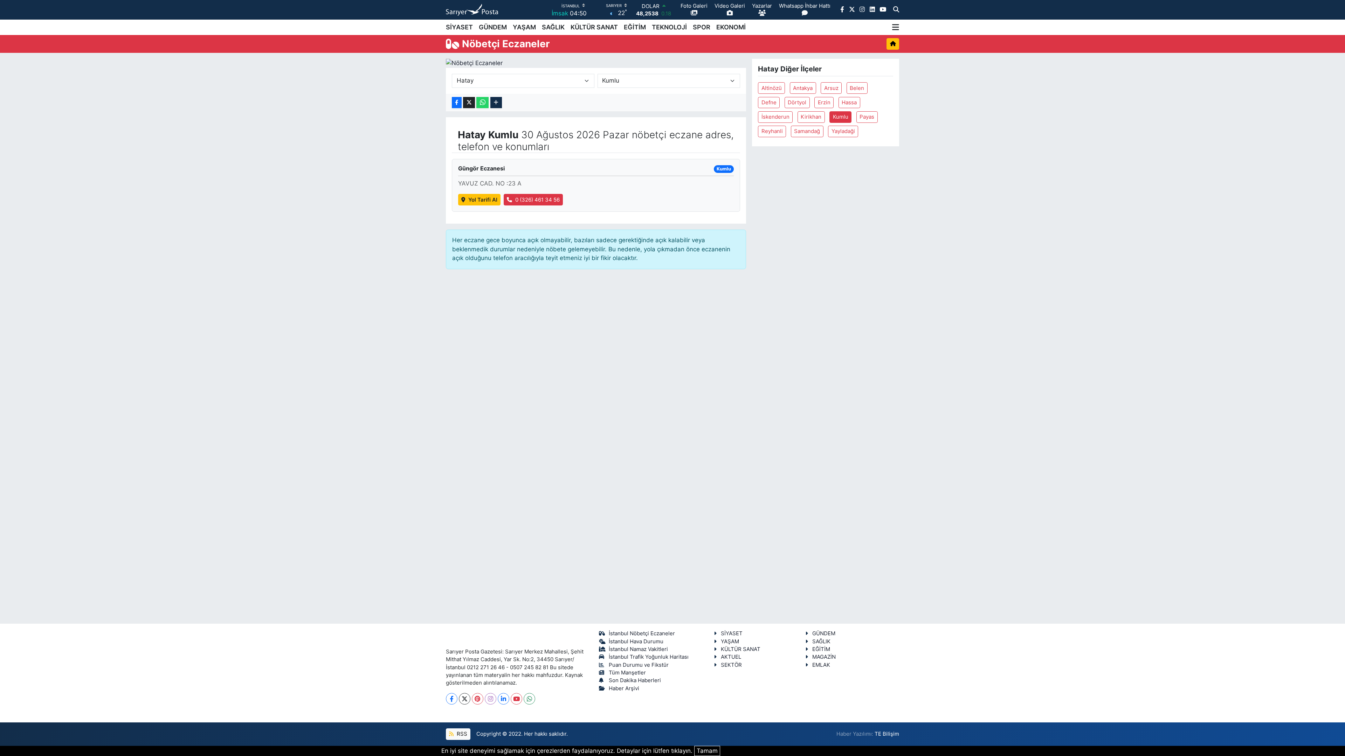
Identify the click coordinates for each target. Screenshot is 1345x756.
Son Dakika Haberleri (635, 680)
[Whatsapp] (529, 699)
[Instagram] (490, 699)
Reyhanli (772, 131)
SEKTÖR (731, 665)
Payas (867, 117)
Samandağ (807, 131)
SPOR (701, 27)
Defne (769, 102)
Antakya (803, 88)
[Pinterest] (477, 699)
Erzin (824, 102)
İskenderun (775, 117)
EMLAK (821, 665)
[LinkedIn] (503, 699)
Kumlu (840, 117)
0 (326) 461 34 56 (537, 200)
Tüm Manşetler (627, 673)
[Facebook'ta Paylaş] (457, 102)
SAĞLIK (553, 27)
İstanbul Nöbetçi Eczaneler (642, 633)
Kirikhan (811, 117)
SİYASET (459, 27)
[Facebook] (451, 699)
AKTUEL (731, 657)
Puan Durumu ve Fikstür (639, 665)
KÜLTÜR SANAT (594, 27)
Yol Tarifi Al (482, 200)
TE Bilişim (887, 734)
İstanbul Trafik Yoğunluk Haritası (649, 657)
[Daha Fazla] (496, 102)
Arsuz (831, 88)
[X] (464, 699)
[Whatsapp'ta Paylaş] (482, 102)
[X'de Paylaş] (469, 102)
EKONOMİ (731, 27)
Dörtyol (797, 102)
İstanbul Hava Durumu (636, 641)
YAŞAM (524, 27)
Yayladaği (843, 131)
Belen (857, 88)
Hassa (849, 102)
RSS (461, 734)
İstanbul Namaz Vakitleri (638, 649)
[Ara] (896, 9)
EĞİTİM (635, 27)
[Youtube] (516, 699)
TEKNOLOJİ (669, 27)
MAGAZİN (824, 657)
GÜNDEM (493, 27)
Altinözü (771, 88)
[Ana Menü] (895, 27)
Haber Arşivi (624, 688)
